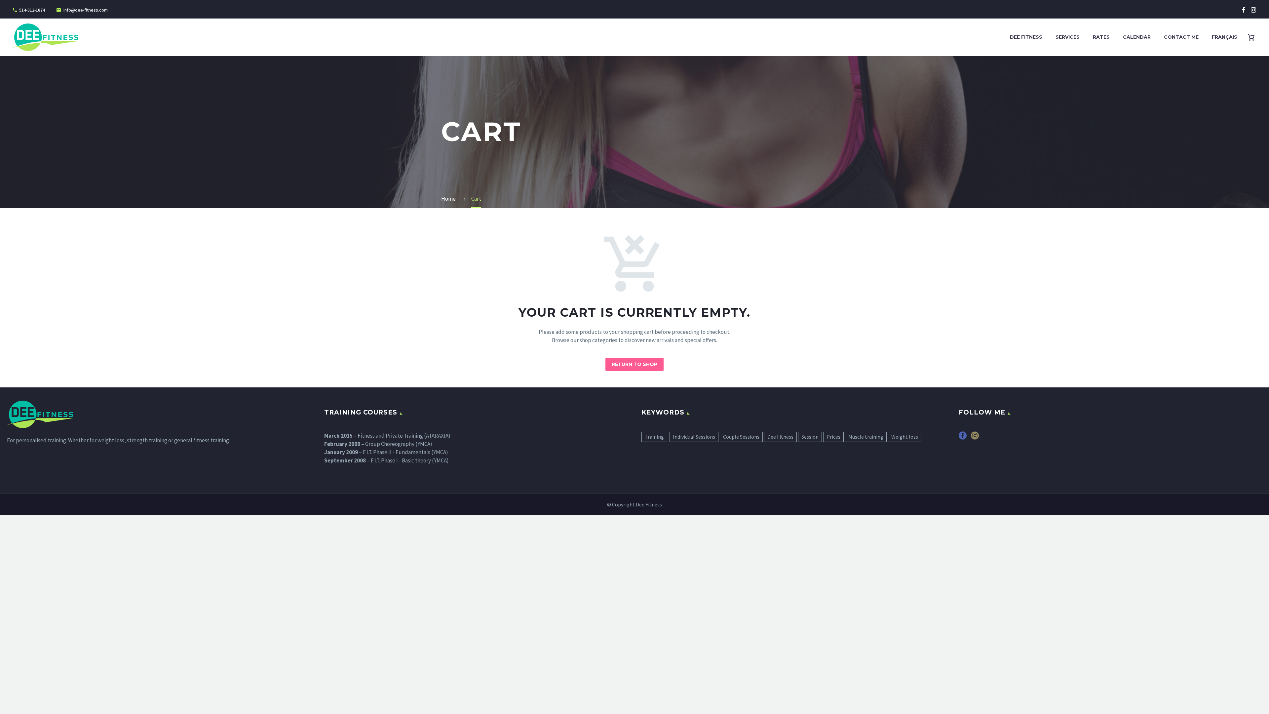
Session (810, 436)
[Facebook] (1244, 10)
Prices (833, 436)
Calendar (1137, 37)
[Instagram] (1253, 10)
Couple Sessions (741, 436)
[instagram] (975, 438)
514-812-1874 (32, 10)
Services (1068, 37)
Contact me (1181, 37)
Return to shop (634, 364)
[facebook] (963, 438)
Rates (1101, 37)
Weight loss (904, 436)
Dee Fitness (1026, 37)
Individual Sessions (694, 436)
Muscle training (865, 436)
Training (654, 436)
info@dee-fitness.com (85, 10)
